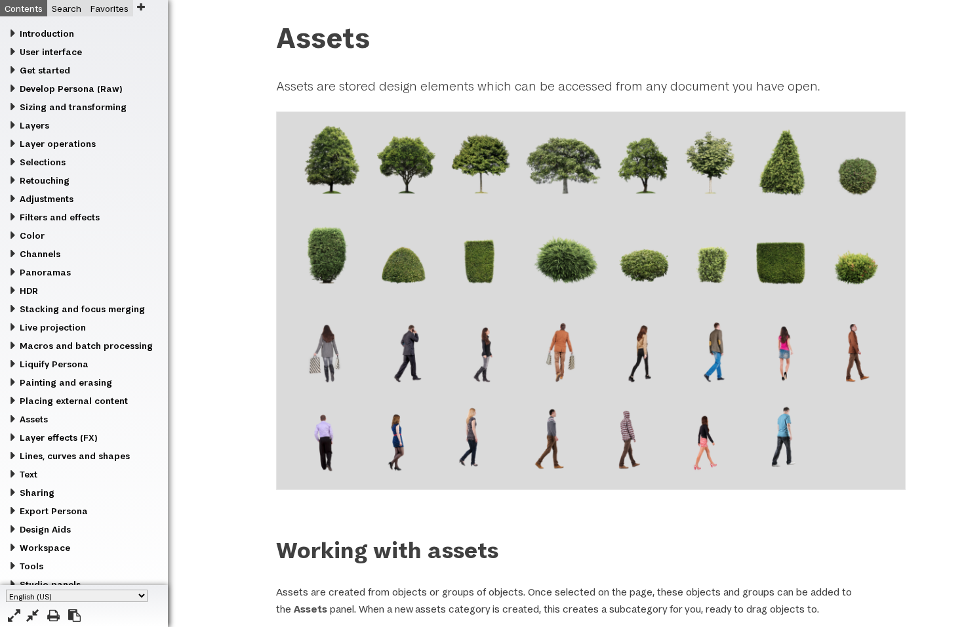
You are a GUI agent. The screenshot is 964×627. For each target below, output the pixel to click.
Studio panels (50, 584)
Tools (31, 566)
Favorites (109, 8)
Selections (43, 162)
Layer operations (58, 144)
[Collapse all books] (32, 615)
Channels (40, 254)
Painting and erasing (66, 382)
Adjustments (46, 199)
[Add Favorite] (140, 6)
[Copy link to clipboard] (74, 615)
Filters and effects (60, 217)
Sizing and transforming (73, 107)
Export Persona (54, 511)
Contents (24, 8)
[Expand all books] (14, 615)
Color (32, 235)
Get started (45, 70)
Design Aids (45, 529)
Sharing (37, 492)
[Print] (53, 615)
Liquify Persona (54, 364)
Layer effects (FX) (58, 437)
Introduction (47, 33)
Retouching (45, 180)
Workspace (45, 548)
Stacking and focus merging (82, 309)
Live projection (53, 327)
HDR (29, 290)
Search (66, 8)
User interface (51, 52)
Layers (34, 125)
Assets (34, 419)
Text (28, 474)
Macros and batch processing (86, 346)
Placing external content (74, 401)
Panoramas (45, 272)
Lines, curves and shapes (75, 456)
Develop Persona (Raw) (71, 88)
